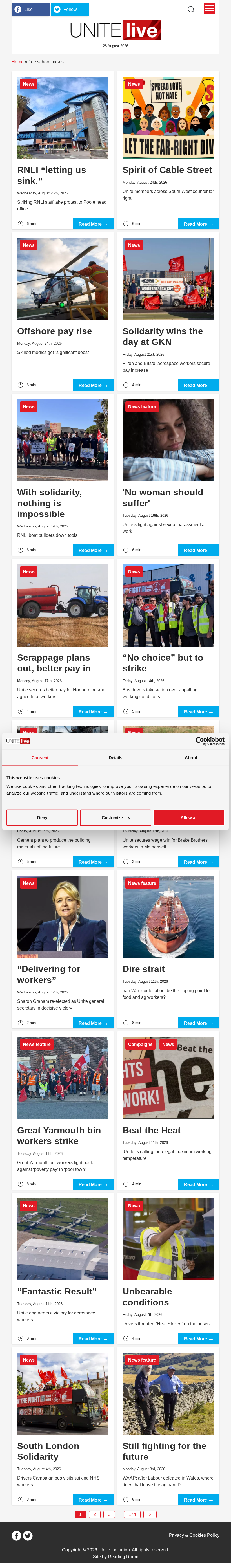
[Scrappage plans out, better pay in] (63, 638)
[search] (191, 9)
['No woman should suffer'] (168, 475)
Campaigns (140, 1044)
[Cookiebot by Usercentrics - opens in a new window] (200, 741)
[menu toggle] (209, 8)
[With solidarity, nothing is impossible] (63, 475)
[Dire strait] (168, 949)
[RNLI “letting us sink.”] (63, 150)
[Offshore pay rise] (63, 311)
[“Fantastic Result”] (63, 1268)
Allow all (189, 817)
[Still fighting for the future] (168, 1426)
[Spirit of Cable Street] (168, 150)
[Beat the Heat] (168, 1110)
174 (132, 1514)
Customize (112, 817)
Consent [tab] (40, 757)
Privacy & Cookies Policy (194, 1535)
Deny (42, 817)
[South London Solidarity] (63, 1426)
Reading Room (123, 1556)
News (29, 84)
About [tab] (191, 757)
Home (18, 62)
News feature (142, 406)
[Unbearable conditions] (168, 1268)
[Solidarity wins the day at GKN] (168, 311)
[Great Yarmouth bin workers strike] (63, 1110)
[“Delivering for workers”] (63, 949)
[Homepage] (115, 30)
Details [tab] (116, 757)
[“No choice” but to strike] (168, 638)
